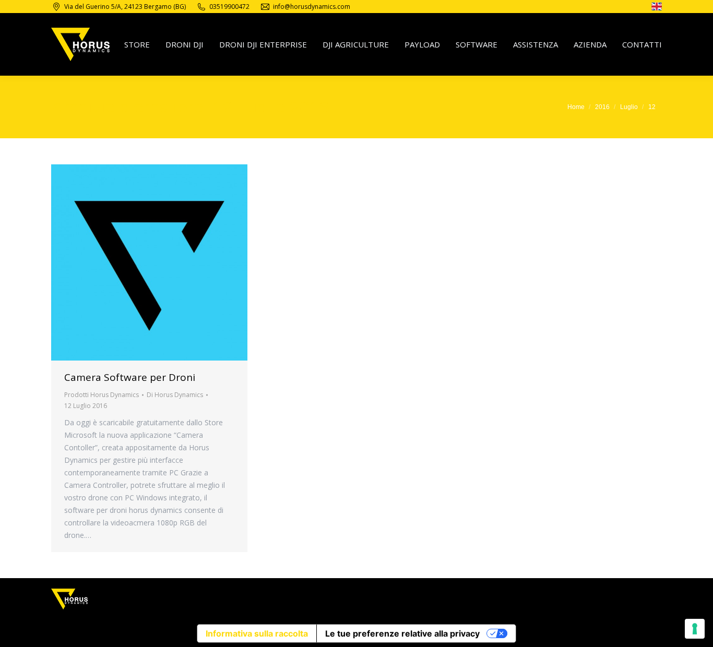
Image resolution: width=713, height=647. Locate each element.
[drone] (656, 8)
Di (175, 394)
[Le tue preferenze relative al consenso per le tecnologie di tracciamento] (695, 629)
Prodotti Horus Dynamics (101, 394)
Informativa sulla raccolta (257, 633)
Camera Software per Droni (129, 377)
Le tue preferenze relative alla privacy (402, 633)
